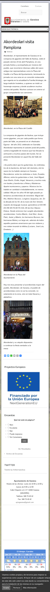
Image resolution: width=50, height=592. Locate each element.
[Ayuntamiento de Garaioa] (22, 21)
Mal (11, 431)
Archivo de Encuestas (14, 454)
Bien (11, 425)
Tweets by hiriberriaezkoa (14, 470)
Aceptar (6, 588)
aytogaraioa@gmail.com (25, 502)
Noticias (9, 52)
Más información (30, 588)
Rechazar (16, 588)
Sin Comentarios (16, 437)
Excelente (13, 428)
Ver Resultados (24, 449)
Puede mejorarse (16, 434)
